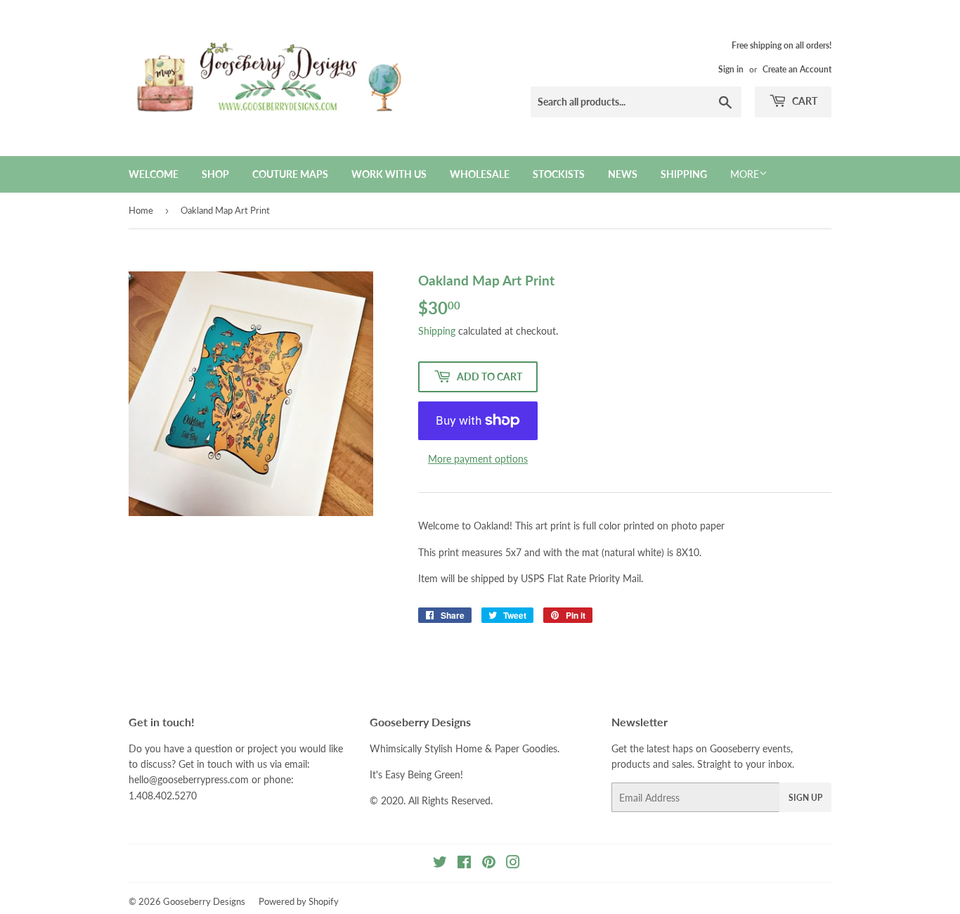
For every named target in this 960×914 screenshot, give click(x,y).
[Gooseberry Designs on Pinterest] (488, 864)
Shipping (684, 174)
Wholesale (480, 174)
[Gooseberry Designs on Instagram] (513, 864)
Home (141, 210)
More (744, 174)
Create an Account (797, 69)
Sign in (731, 69)
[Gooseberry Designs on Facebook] (464, 864)
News (622, 174)
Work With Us (389, 174)
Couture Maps (290, 174)
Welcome (154, 174)
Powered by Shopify (299, 901)
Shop (215, 174)
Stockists (559, 174)
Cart (803, 101)
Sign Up (805, 797)
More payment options (478, 459)
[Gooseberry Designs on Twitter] (440, 864)
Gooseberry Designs (204, 901)
